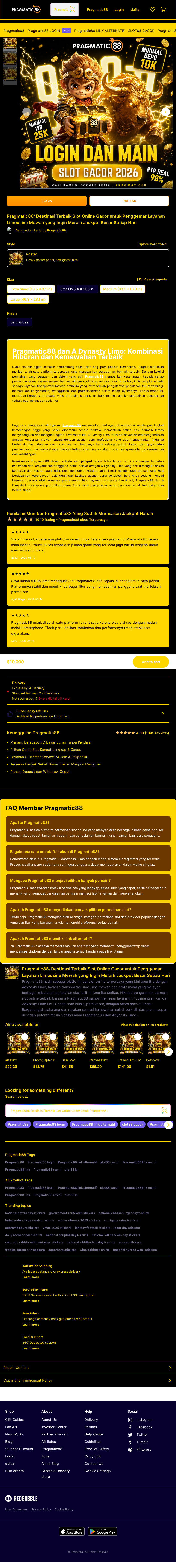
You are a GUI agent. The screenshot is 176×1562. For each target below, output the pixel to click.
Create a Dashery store (55, 1474)
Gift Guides (14, 1419)
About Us (49, 1419)
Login (9, 1456)
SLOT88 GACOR (141, 30)
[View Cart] (164, 9)
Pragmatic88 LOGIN (48, 30)
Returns (91, 1427)
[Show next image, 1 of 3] (165, 112)
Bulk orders (14, 1471)
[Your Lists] (152, 9)
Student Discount (19, 1449)
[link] (18, 1124)
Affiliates (48, 1441)
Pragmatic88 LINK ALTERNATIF (99, 30)
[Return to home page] (26, 9)
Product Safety (97, 1449)
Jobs (45, 1456)
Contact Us (94, 1463)
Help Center (94, 1434)
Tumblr (142, 1442)
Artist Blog (50, 1463)
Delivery (91, 1419)
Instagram (145, 1419)
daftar (10, 1463)
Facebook (145, 1427)
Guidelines (93, 1441)
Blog (8, 1441)
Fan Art (11, 1427)
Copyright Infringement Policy (27, 1380)
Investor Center (54, 1427)
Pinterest (144, 1449)
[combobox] (64, 9)
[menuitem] (13, 30)
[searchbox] (88, 1111)
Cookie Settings (98, 1471)
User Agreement (16, 1509)
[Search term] (72, 9)
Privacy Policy (41, 1509)
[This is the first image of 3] (26, 112)
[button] (10, 42)
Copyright (93, 1456)
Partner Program (54, 1434)
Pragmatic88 (13, 30)
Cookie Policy (64, 1509)
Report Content (16, 1367)
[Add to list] (24, 1036)
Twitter (142, 1434)
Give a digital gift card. (54, 698)
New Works (14, 1434)
